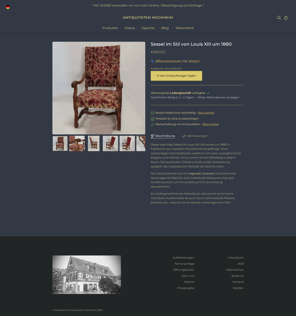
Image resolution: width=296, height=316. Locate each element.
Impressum (236, 257)
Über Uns (187, 276)
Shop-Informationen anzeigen (218, 97)
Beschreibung (165, 135)
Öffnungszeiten (183, 269)
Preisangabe (185, 288)
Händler (238, 288)
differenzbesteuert (168, 61)
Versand (193, 61)
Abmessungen (197, 135)
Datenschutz (235, 269)
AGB (241, 263)
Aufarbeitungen (183, 257)
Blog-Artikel (206, 112)
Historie (189, 282)
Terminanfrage (184, 263)
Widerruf (237, 276)
